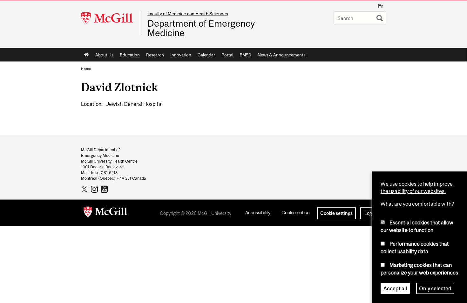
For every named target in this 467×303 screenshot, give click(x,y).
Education (130, 54)
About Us (104, 54)
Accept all (395, 288)
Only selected (435, 288)
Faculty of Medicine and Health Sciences (187, 13)
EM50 (245, 54)
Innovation (180, 54)
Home (86, 54)
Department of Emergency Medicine (201, 28)
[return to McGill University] (105, 213)
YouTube (105, 189)
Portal (227, 54)
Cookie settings (336, 213)
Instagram (95, 189)
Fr (380, 6)
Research (155, 54)
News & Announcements (281, 54)
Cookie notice (295, 212)
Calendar (206, 54)
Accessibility (257, 212)
